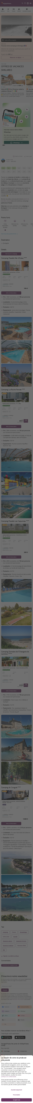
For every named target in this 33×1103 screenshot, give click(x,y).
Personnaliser (16, 1095)
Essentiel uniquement (16, 1090)
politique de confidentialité (8, 1076)
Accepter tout (16, 1100)
